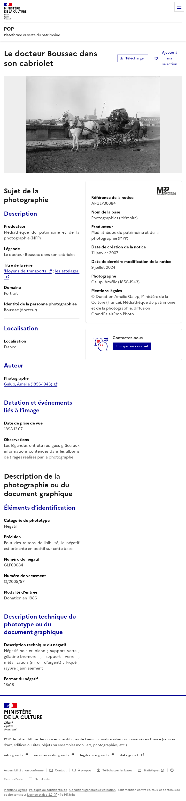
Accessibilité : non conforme (24, 770)
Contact (61, 770)
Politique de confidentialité (48, 790)
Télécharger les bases (117, 770)
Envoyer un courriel (132, 346)
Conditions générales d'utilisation (92, 790)
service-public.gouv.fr (51, 755)
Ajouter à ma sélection (169, 58)
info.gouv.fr (13, 755)
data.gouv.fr (130, 755)
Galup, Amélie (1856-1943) (28, 384)
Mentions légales (15, 790)
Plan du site (42, 779)
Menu (179, 7)
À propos (84, 770)
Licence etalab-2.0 (39, 795)
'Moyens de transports (25, 271)
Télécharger (135, 58)
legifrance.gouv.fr (94, 755)
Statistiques (151, 770)
